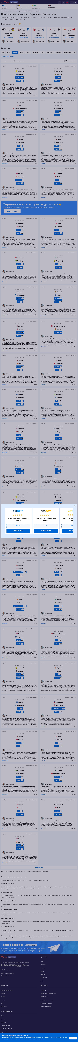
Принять (73, 1038)
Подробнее (48, 1039)
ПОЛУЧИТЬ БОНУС (18, 530)
